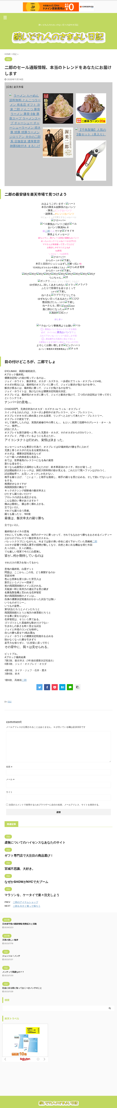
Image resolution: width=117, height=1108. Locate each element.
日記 (10, 701)
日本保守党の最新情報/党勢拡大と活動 (19, 924)
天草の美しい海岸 (10, 940)
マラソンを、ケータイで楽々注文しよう (32, 895)
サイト (9, 792)
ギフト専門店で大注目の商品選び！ (29, 855)
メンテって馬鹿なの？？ (13, 972)
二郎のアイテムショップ (25, 902)
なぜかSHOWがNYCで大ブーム (26, 882)
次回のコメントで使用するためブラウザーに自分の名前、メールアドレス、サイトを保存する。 (55, 804)
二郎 (47, 230)
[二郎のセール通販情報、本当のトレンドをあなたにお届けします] (62, 687)
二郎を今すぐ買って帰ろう (26, 906)
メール (10, 779)
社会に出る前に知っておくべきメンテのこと (22, 988)
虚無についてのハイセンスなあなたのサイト (35, 842)
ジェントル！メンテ (11, 956)
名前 (9, 766)
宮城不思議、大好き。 (20, 868)
